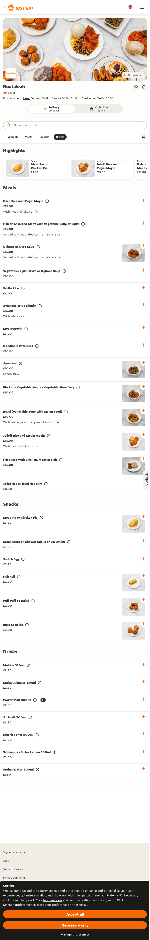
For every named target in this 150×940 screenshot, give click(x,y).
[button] (18, 7)
